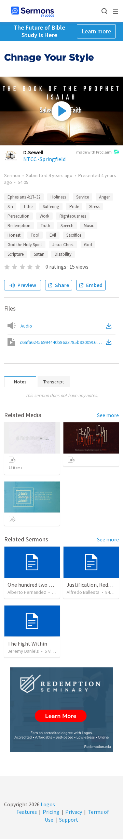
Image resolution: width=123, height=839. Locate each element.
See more (108, 415)
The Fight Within (27, 643)
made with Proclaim (94, 152)
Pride (74, 206)
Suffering (51, 206)
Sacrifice (73, 235)
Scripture (16, 254)
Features (26, 811)
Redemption (19, 225)
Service (82, 197)
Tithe (27, 206)
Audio (26, 326)
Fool (35, 235)
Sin (10, 206)
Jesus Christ (63, 245)
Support (68, 819)
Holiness (58, 197)
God (88, 245)
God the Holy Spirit (25, 245)
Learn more (96, 31)
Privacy (73, 811)
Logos (47, 804)
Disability (63, 254)
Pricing (51, 811)
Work (44, 216)
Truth (45, 225)
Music (89, 225)
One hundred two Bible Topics (42, 584)
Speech (66, 225)
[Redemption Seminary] (61, 709)
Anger (104, 197)
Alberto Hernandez (27, 592)
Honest (14, 235)
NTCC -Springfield (44, 159)
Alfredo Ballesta (83, 592)
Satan (39, 254)
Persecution (18, 216)
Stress (94, 206)
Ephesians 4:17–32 (24, 197)
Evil (53, 235)
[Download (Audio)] (110, 326)
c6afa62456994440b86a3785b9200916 (62, 342)
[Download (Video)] (110, 342)
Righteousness (72, 216)
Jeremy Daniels (23, 651)
